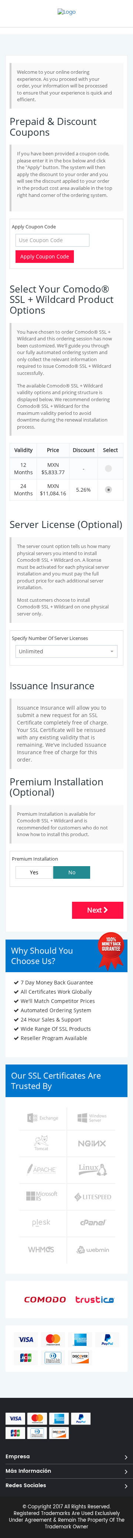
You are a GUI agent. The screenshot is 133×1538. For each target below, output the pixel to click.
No (71, 872)
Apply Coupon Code (34, 226)
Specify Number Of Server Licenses (50, 638)
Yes (34, 872)
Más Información (28, 1471)
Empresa (18, 1456)
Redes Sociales (26, 1485)
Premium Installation (35, 858)
